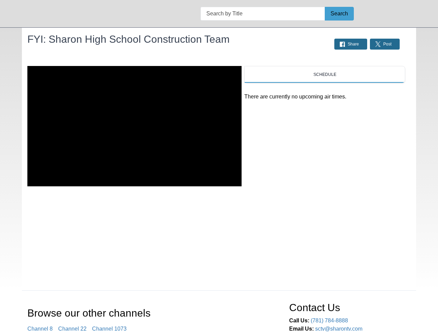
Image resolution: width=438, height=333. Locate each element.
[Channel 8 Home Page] (39, 14)
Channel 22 (72, 329)
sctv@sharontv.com (338, 329)
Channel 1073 (109, 329)
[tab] (324, 74)
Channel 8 (40, 329)
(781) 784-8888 (329, 320)
